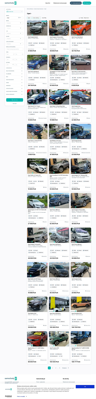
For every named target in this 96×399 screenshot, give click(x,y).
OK (85, 386)
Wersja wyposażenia (10, 46)
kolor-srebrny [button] (36, 17)
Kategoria (14, 10)
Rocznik (8, 62)
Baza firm (48, 3)
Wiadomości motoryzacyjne (60, 3)
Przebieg (8, 57)
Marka (7, 15)
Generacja (8, 25)
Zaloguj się (87, 3)
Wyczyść (15, 103)
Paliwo (7, 36)
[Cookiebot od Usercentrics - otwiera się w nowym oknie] (8, 396)
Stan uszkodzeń (9, 41)
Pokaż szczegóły (21, 396)
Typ (7, 31)
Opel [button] (29, 17)
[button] (14, 68)
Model (7, 20)
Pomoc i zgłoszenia (40, 382)
